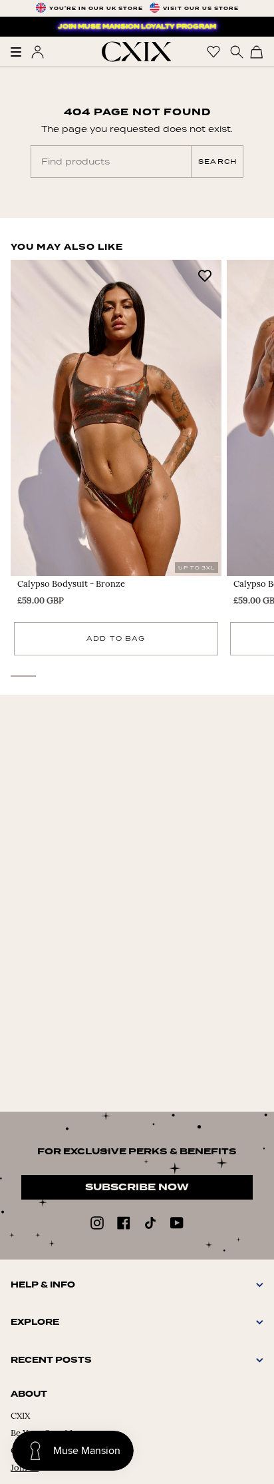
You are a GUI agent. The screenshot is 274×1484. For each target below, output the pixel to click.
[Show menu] (21, 52)
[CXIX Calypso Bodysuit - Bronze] (116, 418)
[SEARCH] (235, 52)
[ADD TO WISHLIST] (205, 274)
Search (217, 161)
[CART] (256, 52)
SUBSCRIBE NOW (137, 1187)
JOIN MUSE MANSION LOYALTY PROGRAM (137, 26)
